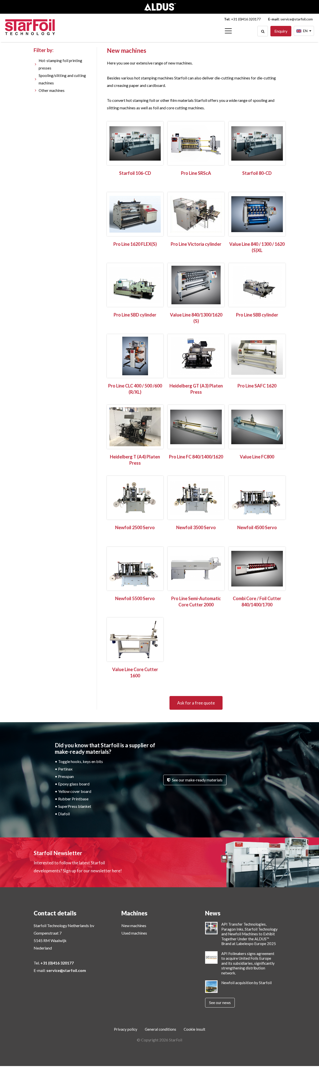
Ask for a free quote (196, 702)
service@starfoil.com (296, 19)
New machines (133, 925)
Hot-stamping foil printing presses (60, 64)
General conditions (160, 1029)
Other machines (52, 90)
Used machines (134, 933)
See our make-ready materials (197, 779)
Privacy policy (125, 1029)
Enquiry (280, 31)
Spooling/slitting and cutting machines (62, 79)
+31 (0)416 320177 (246, 19)
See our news (220, 1002)
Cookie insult (194, 1029)
